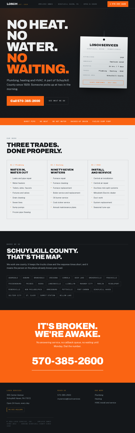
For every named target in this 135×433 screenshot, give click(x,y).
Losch (17, 4)
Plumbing (99, 395)
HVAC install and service (105, 403)
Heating (98, 399)
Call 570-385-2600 (25, 101)
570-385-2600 (119, 4)
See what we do (57, 101)
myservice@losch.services (68, 399)
